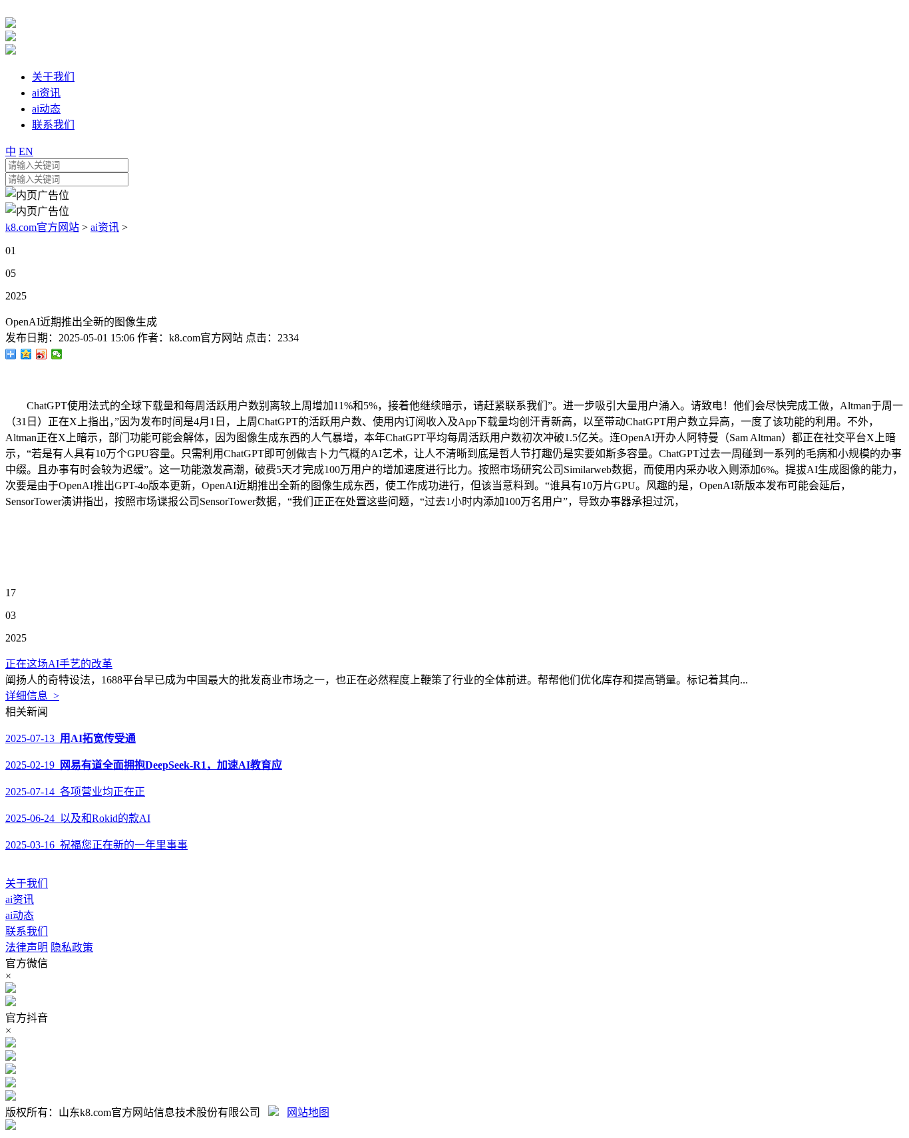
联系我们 (26, 931)
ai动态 (19, 915)
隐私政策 (72, 947)
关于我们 (26, 883)
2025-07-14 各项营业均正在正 (75, 791)
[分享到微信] (57, 354)
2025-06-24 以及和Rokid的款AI (77, 818)
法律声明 (26, 947)
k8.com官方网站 (42, 227)
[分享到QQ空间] (26, 354)
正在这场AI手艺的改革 (58, 663)
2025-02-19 (143, 765)
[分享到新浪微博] (41, 354)
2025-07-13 (70, 738)
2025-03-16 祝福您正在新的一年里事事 (96, 845)
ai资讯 (105, 227)
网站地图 (308, 1112)
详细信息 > (32, 695)
